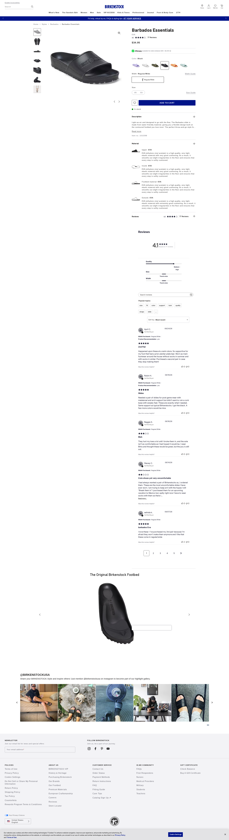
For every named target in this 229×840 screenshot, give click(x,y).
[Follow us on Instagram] (89, 749)
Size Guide (191, 92)
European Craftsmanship (61, 794)
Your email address (15, 749)
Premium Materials (58, 789)
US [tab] (135, 92)
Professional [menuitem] (138, 12)
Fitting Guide (99, 789)
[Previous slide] (114, 102)
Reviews (53, 802)
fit (147, 305)
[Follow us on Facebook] (95, 749)
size (141, 305)
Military (140, 785)
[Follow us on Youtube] (108, 749)
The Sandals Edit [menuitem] (70, 12)
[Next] (37, 89)
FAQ (95, 785)
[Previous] (37, 32)
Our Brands (54, 781)
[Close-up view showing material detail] (37, 70)
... (156, 312)
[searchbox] (163, 295)
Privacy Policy (12, 773)
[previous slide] (17, 702)
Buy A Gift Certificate (190, 773)
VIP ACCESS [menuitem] (109, 12)
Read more (136, 131)
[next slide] (212, 702)
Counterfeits (11, 800)
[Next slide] (119, 102)
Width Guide (190, 74)
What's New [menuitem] (54, 12)
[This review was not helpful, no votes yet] (186, 366)
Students (140, 789)
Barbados (54, 24)
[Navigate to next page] (181, 553)
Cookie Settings (12, 777)
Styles (45, 24)
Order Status (99, 773)
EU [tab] (141, 92)
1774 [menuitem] (178, 12)
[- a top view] (37, 41)
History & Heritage (58, 773)
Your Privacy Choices (17, 815)
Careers (52, 798)
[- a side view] (37, 51)
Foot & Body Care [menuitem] (165, 12)
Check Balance (187, 769)
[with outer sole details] (37, 80)
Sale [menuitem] (99, 12)
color (153, 305)
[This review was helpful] (182, 542)
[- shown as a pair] (37, 61)
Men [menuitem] (92, 12)
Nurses (139, 777)
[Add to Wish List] (135, 103)
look (170, 305)
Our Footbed (55, 785)
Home (36, 24)
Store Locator (55, 806)
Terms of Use (11, 769)
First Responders (144, 773)
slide (149, 312)
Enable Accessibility (12, 3)
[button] (3, 18)
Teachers (140, 794)
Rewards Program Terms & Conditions (23, 804)
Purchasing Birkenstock (60, 777)
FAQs (139, 769)
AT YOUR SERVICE (132, 19)
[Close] (225, 834)
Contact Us (98, 769)
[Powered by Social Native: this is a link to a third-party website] (208, 725)
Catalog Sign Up (101, 798)
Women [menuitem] (84, 12)
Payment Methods (101, 777)
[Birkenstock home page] (114, 6)
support (162, 305)
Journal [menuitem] (150, 12)
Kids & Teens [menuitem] (123, 12)
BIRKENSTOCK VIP (58, 769)
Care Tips (97, 794)
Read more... (142, 498)
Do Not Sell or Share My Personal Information (21, 782)
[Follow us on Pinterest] (102, 749)
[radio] (136, 65)
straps (142, 312)
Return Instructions (102, 781)
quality (178, 305)
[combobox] (168, 320)
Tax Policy (10, 796)
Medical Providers (145, 781)
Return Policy (11, 788)
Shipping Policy (12, 792)
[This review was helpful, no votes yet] (182, 366)
